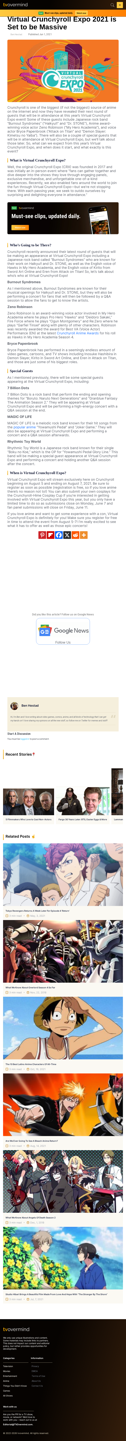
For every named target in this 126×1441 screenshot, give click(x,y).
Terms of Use (38, 1376)
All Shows (8, 1395)
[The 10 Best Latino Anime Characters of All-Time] (63, 1028)
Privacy (35, 1366)
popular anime (25, 427)
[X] (67, 535)
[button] (120, 5)
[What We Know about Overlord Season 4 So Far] (63, 951)
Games (6, 1390)
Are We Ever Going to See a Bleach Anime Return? (32, 1141)
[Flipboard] (50, 535)
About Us (36, 1381)
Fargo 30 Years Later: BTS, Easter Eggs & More (83, 819)
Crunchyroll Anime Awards (78, 333)
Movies (6, 1371)
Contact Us (37, 1386)
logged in (24, 739)
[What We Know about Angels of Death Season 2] (63, 1181)
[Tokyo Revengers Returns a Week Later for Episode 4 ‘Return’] (63, 874)
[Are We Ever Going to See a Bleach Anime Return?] (63, 1104)
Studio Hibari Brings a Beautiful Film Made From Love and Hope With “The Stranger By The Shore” (57, 1294)
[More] (84, 535)
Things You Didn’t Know (15, 1386)
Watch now (81, 13)
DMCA (35, 1371)
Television (8, 1366)
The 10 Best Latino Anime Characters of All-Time (31, 1064)
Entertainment (10, 1376)
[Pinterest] (42, 535)
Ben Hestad (16, 34)
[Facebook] (59, 535)
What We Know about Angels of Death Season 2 (31, 1217)
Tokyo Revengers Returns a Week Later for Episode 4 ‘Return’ (38, 910)
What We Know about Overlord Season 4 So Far (30, 987)
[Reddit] (75, 535)
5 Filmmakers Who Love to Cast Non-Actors (28, 819)
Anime (6, 1381)
